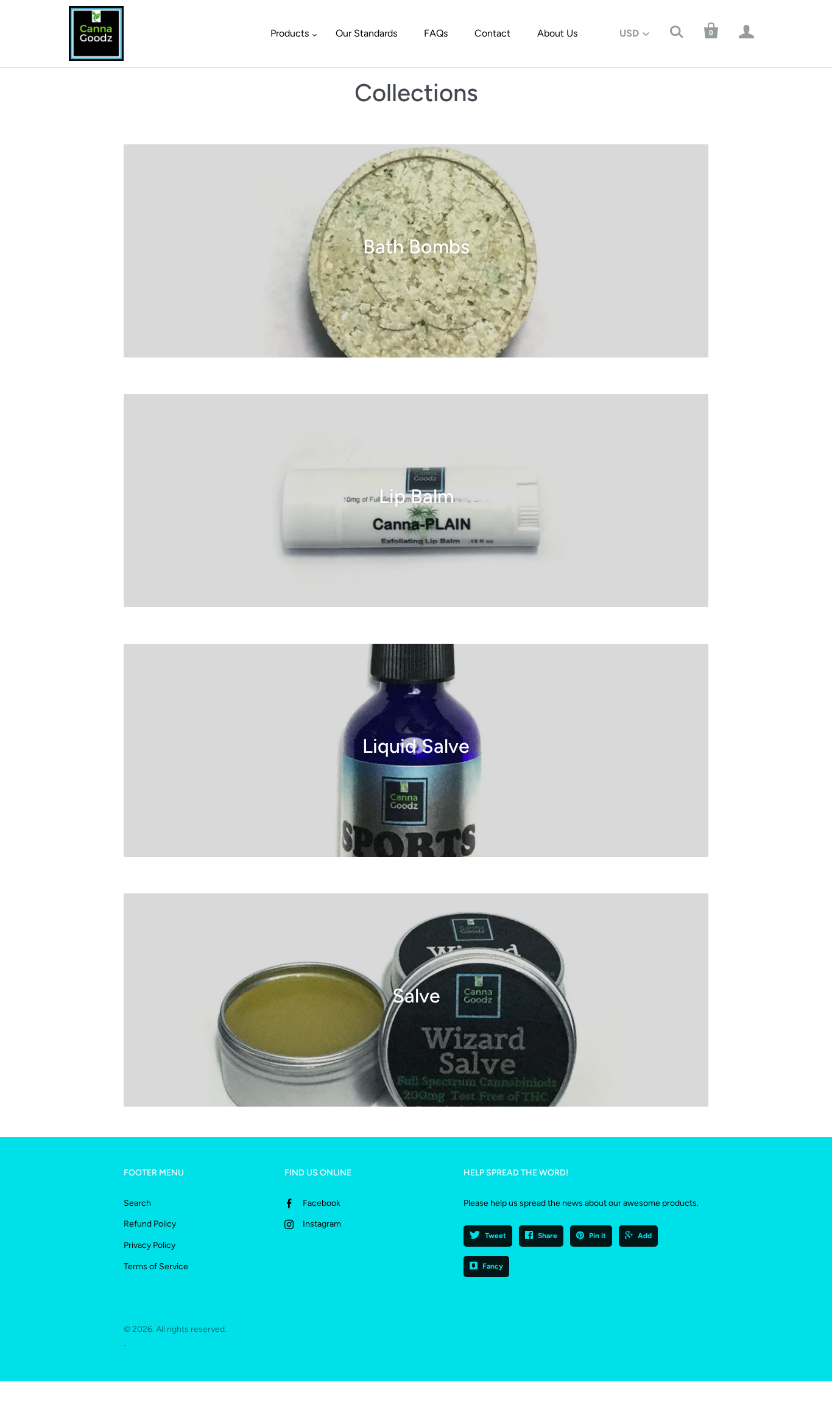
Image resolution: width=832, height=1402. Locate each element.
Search (137, 1203)
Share (547, 1235)
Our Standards (366, 33)
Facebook (321, 1203)
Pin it (597, 1235)
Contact (492, 33)
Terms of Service (156, 1266)
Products (289, 33)
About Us (557, 33)
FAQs (436, 33)
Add (645, 1235)
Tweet (495, 1235)
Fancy (492, 1266)
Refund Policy (150, 1224)
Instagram (322, 1224)
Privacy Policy (149, 1245)
